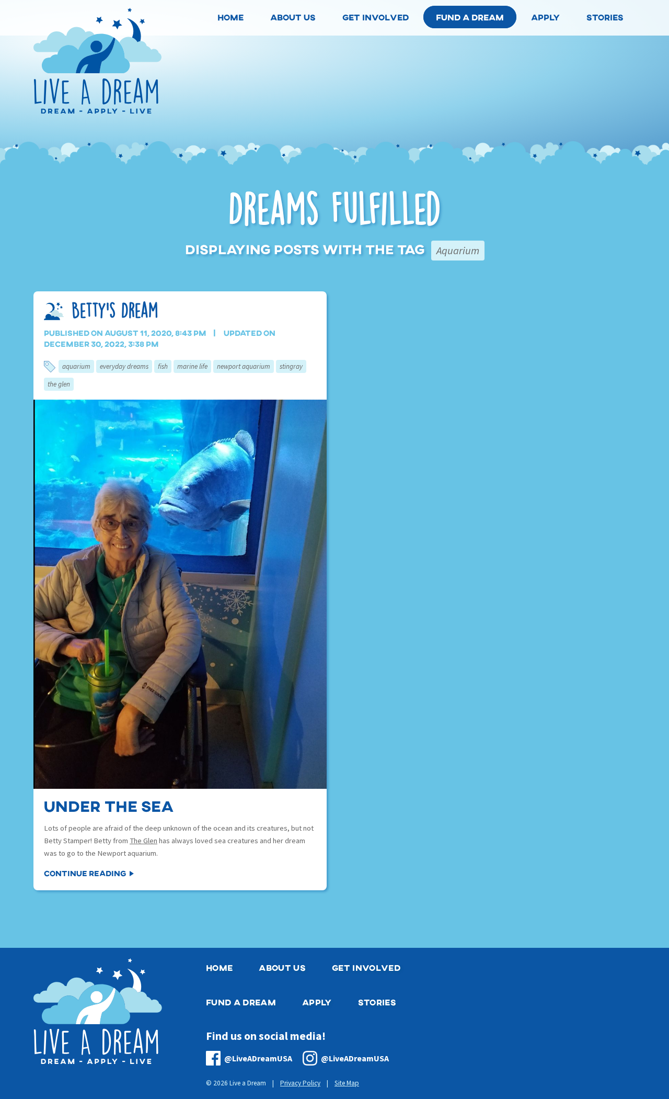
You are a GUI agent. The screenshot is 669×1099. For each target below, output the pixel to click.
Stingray (291, 366)
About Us (282, 967)
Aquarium (76, 366)
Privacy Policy (300, 1083)
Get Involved (366, 967)
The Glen (59, 384)
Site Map (346, 1083)
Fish (163, 366)
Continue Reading (85, 873)
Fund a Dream (470, 17)
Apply (317, 1002)
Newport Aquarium (243, 366)
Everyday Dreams (124, 366)
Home (219, 967)
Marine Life (192, 366)
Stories (377, 1002)
